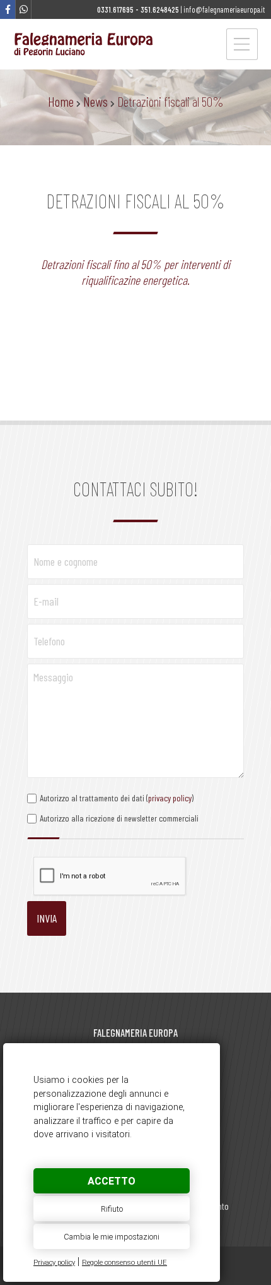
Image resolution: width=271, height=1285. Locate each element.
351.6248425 (160, 9)
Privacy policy (54, 1262)
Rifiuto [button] (112, 1209)
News (95, 101)
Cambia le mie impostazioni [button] (111, 1236)
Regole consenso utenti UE (124, 1262)
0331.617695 (115, 9)
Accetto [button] (112, 1181)
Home (61, 101)
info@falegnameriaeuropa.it (224, 9)
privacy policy (170, 797)
